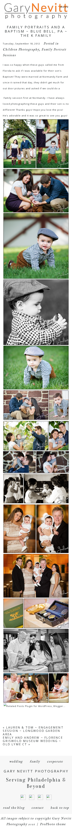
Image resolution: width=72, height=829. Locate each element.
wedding (16, 762)
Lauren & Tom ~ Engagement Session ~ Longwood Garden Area (33, 731)
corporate (55, 762)
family (35, 762)
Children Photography (21, 50)
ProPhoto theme (53, 824)
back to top (60, 808)
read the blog (13, 808)
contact (37, 808)
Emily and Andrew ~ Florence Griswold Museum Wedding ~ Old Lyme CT (33, 741)
